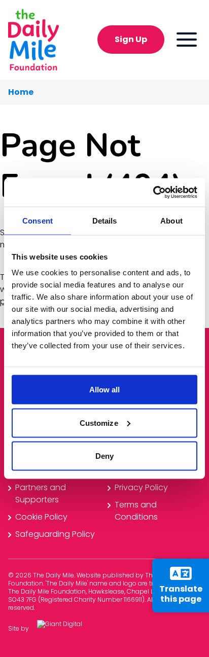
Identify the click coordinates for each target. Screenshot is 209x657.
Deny (104, 456)
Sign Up (131, 39)
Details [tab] (104, 220)
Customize (99, 422)
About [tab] (171, 220)
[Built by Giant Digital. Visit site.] (67, 629)
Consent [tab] (37, 220)
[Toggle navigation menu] (186, 39)
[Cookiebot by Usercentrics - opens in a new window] (153, 192)
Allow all (104, 389)
